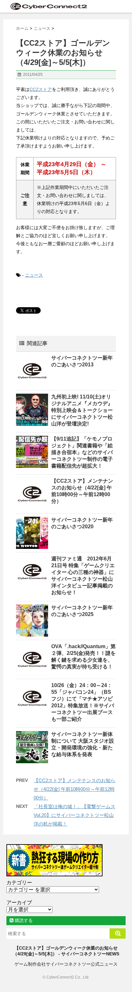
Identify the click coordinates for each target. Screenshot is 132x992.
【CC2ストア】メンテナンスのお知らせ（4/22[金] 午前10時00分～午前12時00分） (74, 789)
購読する (23, 920)
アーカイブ (19, 902)
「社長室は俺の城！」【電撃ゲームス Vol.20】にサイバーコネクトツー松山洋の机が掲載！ (74, 815)
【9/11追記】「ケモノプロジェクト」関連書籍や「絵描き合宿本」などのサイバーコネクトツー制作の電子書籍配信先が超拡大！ (82, 452)
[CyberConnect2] (48, 6)
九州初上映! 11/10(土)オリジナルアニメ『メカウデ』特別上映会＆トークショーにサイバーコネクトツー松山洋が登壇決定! (82, 410)
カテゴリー (19, 882)
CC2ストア (40, 89)
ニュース (34, 275)
